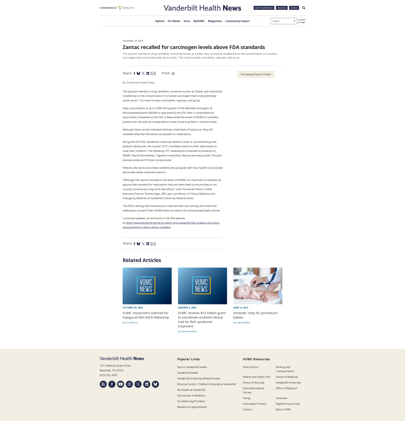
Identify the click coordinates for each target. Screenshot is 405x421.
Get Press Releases (264, 7)
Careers (247, 409)
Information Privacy (254, 404)
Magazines (215, 21)
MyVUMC (199, 21)
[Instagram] (129, 384)
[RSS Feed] (103, 384)
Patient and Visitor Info (256, 377)
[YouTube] (120, 384)
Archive (294, 7)
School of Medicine (287, 377)
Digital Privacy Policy (288, 404)
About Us (281, 7)
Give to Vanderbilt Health (192, 367)
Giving (246, 398)
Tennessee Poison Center (255, 74)
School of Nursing (253, 382)
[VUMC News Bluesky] (155, 384)
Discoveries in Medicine (191, 395)
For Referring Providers (191, 401)
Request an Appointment (192, 407)
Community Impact (237, 21)
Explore (160, 21)
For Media (174, 21)
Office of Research (286, 388)
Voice (187, 21)
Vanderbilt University (288, 382)
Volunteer (282, 398)
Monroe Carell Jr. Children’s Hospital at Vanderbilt (206, 384)
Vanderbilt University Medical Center (199, 378)
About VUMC (283, 409)
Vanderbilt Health (187, 373)
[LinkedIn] (146, 384)
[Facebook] (111, 384)
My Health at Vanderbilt (191, 390)
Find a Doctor (251, 367)
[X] (138, 384)
